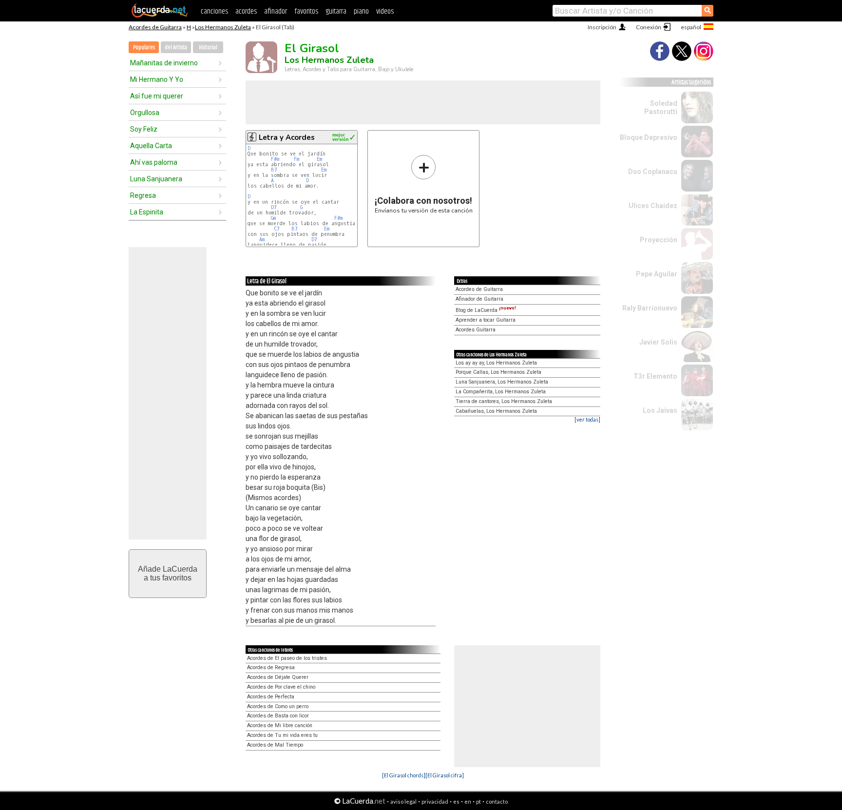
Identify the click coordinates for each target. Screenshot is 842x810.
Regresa (143, 195)
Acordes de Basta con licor (278, 716)
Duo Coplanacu (652, 171)
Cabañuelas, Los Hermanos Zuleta (496, 411)
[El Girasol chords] (403, 775)
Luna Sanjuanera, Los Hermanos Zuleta (502, 382)
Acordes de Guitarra (155, 27)
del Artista (176, 47)
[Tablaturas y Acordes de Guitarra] (160, 15)
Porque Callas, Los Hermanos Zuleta (498, 372)
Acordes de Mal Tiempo (275, 745)
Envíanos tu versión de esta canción (424, 184)
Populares (144, 47)
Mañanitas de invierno (164, 63)
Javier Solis (658, 342)
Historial (208, 47)
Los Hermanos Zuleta (223, 27)
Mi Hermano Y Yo (156, 79)
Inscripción (602, 27)
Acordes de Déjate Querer (277, 677)
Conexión (648, 27)
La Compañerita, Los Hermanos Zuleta (501, 391)
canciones (214, 11)
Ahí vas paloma (153, 162)
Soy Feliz (143, 129)
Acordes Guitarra (476, 330)
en (467, 801)
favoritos (306, 11)
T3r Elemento (655, 376)
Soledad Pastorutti (660, 107)
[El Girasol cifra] (444, 775)
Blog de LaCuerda (486, 310)
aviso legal (403, 801)
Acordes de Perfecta (270, 697)
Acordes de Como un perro (277, 706)
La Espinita (146, 212)
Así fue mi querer (156, 96)
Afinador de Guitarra (479, 299)
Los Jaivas (660, 410)
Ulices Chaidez (653, 206)
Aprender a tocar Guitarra (486, 320)
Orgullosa (144, 112)
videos (385, 11)
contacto (497, 801)
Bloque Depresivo (648, 137)
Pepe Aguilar (656, 274)
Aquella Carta (151, 146)
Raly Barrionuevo (649, 308)
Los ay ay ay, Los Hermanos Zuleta (496, 363)
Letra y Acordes (287, 137)
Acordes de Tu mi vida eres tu (282, 735)
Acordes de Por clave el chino (281, 687)
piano (361, 11)
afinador (275, 11)
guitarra (335, 11)
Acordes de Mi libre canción (279, 725)
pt (478, 801)
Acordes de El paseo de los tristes (287, 658)
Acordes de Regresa (271, 667)
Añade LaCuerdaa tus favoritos (167, 573)
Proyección (658, 240)
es (456, 801)
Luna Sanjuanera (156, 179)
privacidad (434, 801)
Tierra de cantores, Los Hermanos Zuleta (504, 401)
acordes (246, 11)
